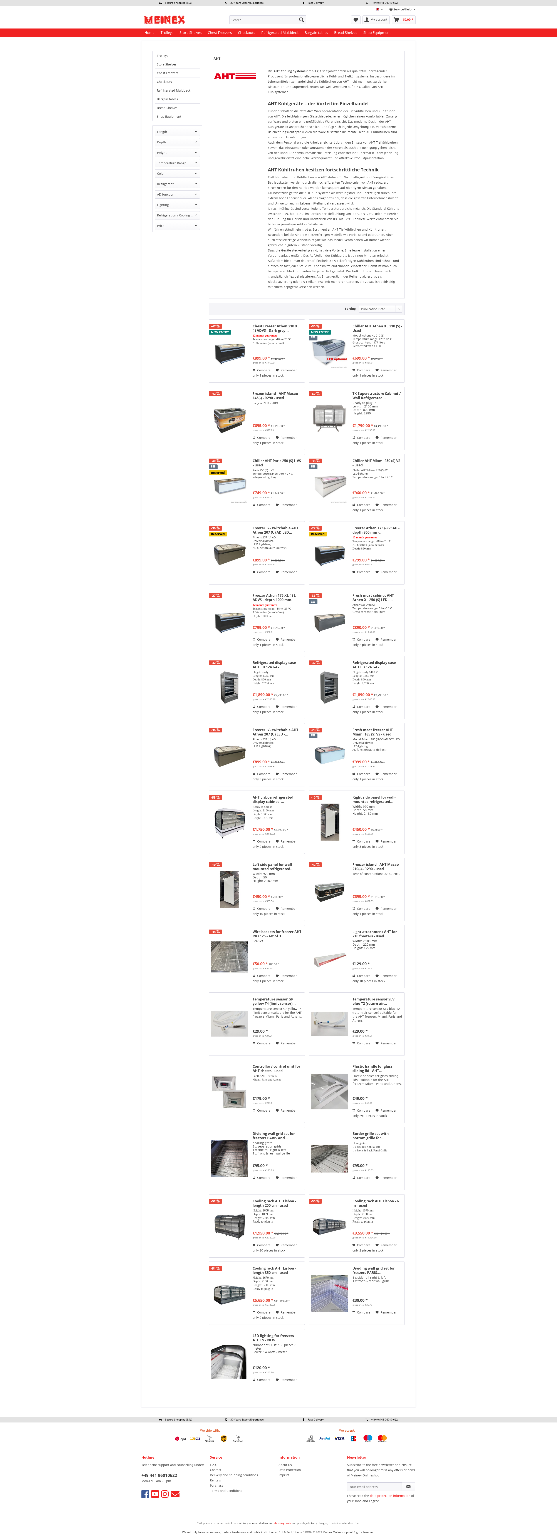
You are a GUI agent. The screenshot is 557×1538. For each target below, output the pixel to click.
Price (160, 226)
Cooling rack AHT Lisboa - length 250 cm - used (274, 1203)
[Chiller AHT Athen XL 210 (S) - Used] (329, 351)
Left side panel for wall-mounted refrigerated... (273, 866)
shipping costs (282, 1523)
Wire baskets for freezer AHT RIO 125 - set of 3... (277, 934)
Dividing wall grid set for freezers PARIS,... (373, 1270)
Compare (263, 370)
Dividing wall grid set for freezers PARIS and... (274, 1135)
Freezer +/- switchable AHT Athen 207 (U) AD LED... (275, 530)
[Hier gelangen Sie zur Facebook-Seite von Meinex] (145, 1494)
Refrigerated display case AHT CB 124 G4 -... (274, 664)
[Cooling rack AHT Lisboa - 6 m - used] (329, 1226)
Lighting (163, 205)
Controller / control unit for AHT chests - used (276, 1068)
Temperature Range (171, 163)
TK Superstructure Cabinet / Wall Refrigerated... (376, 395)
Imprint (283, 1475)
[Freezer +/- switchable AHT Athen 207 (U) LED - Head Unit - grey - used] (229, 755)
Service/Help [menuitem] (403, 9)
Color (161, 173)
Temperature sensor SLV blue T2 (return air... (373, 1001)
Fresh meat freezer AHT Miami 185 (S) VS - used (372, 732)
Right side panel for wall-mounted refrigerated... (374, 799)
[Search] (301, 19)
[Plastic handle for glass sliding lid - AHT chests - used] (329, 1091)
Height (162, 153)
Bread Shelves (167, 108)
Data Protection (289, 1470)
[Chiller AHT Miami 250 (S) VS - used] (329, 486)
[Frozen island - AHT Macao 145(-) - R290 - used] (229, 418)
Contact (215, 1470)
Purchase (216, 1485)
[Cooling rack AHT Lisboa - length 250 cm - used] (229, 1226)
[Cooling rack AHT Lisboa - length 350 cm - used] (229, 1293)
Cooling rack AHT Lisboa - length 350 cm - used (274, 1270)
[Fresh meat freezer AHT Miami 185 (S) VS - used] (329, 755)
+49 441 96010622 (159, 1475)
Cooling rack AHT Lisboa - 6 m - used (375, 1203)
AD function (165, 194)
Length (162, 132)
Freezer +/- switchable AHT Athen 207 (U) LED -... (275, 732)
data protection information (390, 1496)
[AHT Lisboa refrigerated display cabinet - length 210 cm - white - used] (229, 822)
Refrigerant (165, 184)
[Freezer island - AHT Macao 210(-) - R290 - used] (329, 889)
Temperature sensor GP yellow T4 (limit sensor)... (274, 1001)
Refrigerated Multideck (173, 90)
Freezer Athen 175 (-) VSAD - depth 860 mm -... (375, 530)
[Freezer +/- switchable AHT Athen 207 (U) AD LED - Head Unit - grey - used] (229, 553)
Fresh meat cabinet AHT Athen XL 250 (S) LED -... (373, 597)
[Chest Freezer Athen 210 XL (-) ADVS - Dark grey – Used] (229, 351)
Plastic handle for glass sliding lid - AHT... (372, 1068)
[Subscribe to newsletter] (408, 1486)
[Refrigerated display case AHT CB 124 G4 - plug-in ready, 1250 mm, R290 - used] (229, 687)
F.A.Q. (214, 1465)
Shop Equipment (169, 116)
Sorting (350, 309)
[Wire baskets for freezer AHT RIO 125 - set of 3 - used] (229, 957)
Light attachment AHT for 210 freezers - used (374, 934)
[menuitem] (267, 19)
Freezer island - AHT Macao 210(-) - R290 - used (375, 866)
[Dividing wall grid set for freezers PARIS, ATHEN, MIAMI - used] (329, 1293)
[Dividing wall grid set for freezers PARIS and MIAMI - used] (229, 1158)
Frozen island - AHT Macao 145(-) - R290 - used (275, 395)
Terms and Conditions (226, 1491)
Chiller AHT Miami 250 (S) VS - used (376, 463)
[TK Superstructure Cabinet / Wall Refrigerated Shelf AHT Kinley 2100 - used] (329, 418)
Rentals (215, 1480)
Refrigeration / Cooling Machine (178, 215)
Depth (161, 142)
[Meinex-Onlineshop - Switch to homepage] (164, 20)
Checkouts (164, 82)
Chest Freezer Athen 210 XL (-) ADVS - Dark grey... (276, 328)
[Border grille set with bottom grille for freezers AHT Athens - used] (329, 1158)
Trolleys (162, 56)
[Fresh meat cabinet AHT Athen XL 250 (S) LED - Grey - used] (329, 620)
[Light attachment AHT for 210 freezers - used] (329, 957)
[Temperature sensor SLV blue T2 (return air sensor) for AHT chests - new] (329, 1024)
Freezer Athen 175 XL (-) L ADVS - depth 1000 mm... (274, 597)
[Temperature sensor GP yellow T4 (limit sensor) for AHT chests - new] (229, 1024)
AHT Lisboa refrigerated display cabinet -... (273, 799)
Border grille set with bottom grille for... (370, 1135)
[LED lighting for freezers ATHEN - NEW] (229, 1361)
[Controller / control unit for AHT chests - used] (229, 1091)
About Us (285, 1465)
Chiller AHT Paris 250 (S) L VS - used (277, 463)
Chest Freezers (167, 73)
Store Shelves (166, 64)
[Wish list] (356, 19)
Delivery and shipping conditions (234, 1475)
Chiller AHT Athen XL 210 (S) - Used (377, 328)
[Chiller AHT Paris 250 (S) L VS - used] (229, 486)
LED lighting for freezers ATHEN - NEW (273, 1338)
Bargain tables (167, 99)
